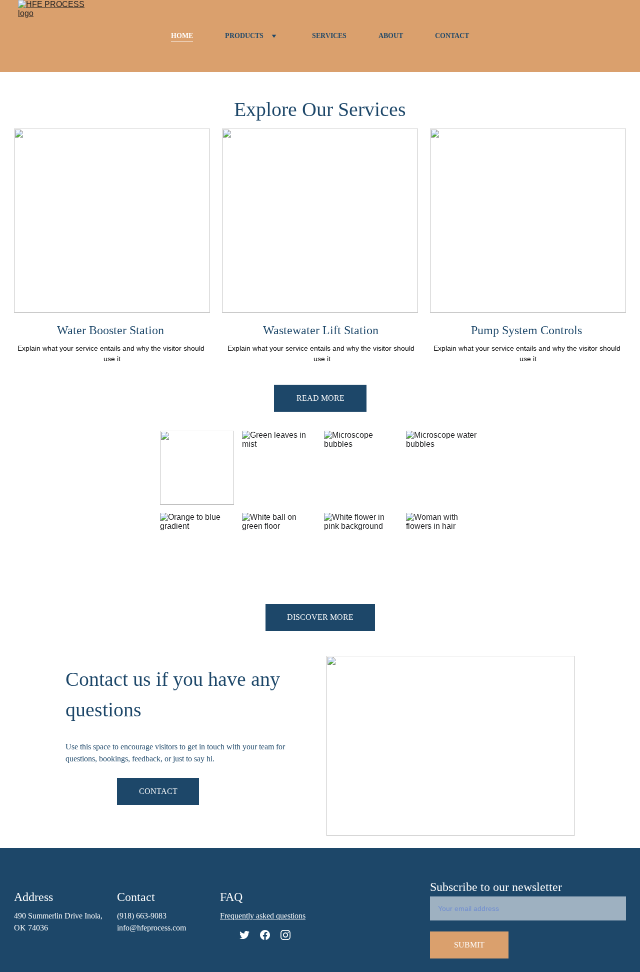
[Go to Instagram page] (285, 935)
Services (329, 36)
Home (182, 36)
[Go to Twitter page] (245, 935)
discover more (320, 617)
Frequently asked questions (263, 915)
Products (244, 36)
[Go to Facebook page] (265, 935)
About (390, 36)
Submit (469, 944)
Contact (452, 36)
